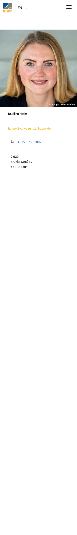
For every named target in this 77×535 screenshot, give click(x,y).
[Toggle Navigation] (69, 7)
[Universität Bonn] (7, 7)
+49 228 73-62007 (29, 142)
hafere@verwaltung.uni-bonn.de (29, 128)
